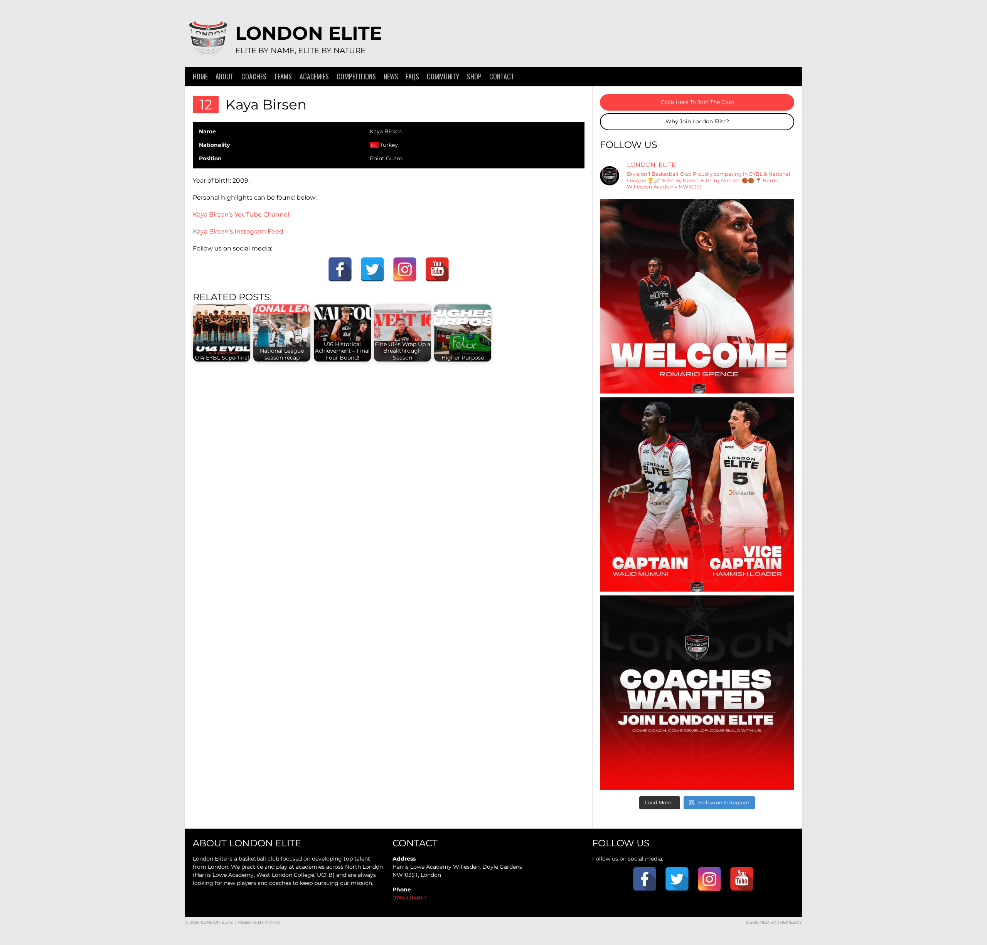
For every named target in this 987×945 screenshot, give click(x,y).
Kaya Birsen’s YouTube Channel (241, 214)
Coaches (253, 76)
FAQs (412, 76)
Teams (283, 76)
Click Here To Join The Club (697, 102)
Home (200, 76)
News (391, 76)
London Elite (308, 33)
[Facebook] (340, 269)
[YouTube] (437, 269)
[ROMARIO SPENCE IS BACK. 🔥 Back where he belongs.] (697, 296)
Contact (501, 76)
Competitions (356, 76)
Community (443, 76)
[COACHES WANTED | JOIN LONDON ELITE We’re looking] (697, 692)
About (225, 76)
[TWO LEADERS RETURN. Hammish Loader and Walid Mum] (697, 494)
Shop (474, 76)
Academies (314, 76)
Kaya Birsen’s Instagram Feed (238, 231)
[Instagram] (404, 269)
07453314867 (409, 897)
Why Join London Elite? (697, 121)
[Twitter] (372, 269)
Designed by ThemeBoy (774, 922)
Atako (272, 922)
